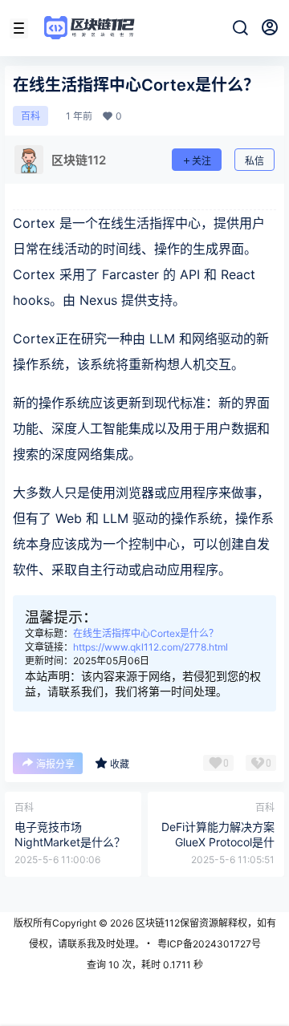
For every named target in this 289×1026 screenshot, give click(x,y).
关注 (201, 161)
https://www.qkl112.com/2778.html (150, 647)
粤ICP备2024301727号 (209, 944)
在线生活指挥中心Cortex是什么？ (145, 633)
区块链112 (156, 923)
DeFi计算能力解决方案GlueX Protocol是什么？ (218, 842)
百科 (30, 116)
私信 (254, 161)
